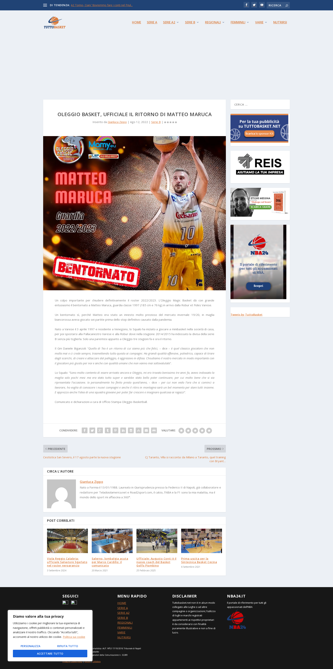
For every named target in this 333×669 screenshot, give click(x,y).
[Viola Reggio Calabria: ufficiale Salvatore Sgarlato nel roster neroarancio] (67, 541)
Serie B (190, 22)
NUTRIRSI (124, 637)
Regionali (213, 22)
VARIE (121, 632)
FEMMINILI (124, 627)
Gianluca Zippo (117, 122)
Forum (87, 661)
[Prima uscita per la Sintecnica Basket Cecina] (201, 541)
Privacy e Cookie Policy (72, 661)
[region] (50, 635)
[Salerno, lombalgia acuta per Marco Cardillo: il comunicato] (112, 541)
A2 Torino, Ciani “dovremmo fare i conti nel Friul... (102, 5)
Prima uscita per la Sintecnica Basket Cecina (199, 560)
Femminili (238, 22)
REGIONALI (125, 622)
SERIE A (122, 608)
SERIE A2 (123, 613)
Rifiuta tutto (67, 646)
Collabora (96, 661)
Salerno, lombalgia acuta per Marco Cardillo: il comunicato (110, 562)
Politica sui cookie (74, 637)
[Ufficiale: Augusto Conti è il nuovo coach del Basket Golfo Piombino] (156, 541)
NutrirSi (280, 22)
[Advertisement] (166, 63)
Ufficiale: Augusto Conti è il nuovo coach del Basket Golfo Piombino (156, 562)
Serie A (152, 22)
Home (136, 22)
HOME (121, 603)
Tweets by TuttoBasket (246, 314)
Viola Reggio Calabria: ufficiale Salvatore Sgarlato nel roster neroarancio (67, 562)
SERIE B (122, 618)
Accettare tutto (50, 653)
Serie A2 (169, 22)
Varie (259, 22)
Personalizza (30, 646)
